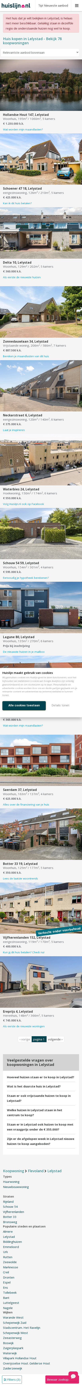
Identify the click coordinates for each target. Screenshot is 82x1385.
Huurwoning (11, 1182)
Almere (8, 1231)
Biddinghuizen (12, 1242)
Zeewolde (10, 1262)
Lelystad (9, 1237)
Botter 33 (10, 1217)
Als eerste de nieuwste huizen (22, 277)
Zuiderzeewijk (12, 1368)
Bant (6, 1298)
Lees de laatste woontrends (20, 878)
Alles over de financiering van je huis (26, 804)
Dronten (8, 1277)
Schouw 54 (10, 1207)
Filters (13, 1379)
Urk (5, 1252)
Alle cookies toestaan (24, 705)
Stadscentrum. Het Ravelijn (21, 1328)
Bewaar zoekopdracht (62, 1379)
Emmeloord (11, 1247)
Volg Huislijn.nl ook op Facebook (23, 504)
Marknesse (10, 1267)
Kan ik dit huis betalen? (17, 203)
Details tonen (60, 705)
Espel (7, 1282)
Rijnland (8, 1202)
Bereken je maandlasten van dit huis (26, 356)
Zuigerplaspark (13, 1348)
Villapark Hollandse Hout (19, 1358)
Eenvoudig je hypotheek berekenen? (26, 578)
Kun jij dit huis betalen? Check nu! (23, 952)
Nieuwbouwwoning (16, 1187)
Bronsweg (10, 1222)
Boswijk (8, 1343)
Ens (5, 1287)
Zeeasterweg (12, 1338)
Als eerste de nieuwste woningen (24, 1026)
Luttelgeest (11, 1303)
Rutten (7, 1257)
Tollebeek (10, 1292)
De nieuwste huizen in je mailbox (24, 652)
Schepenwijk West (15, 1333)
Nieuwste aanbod (53, 5)
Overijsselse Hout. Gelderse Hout (26, 1363)
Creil (6, 1272)
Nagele (8, 1308)
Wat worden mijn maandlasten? (23, 129)
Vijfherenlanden (13, 1212)
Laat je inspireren (14, 430)
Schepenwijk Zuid (14, 1323)
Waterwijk (10, 1353)
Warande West (13, 1317)
